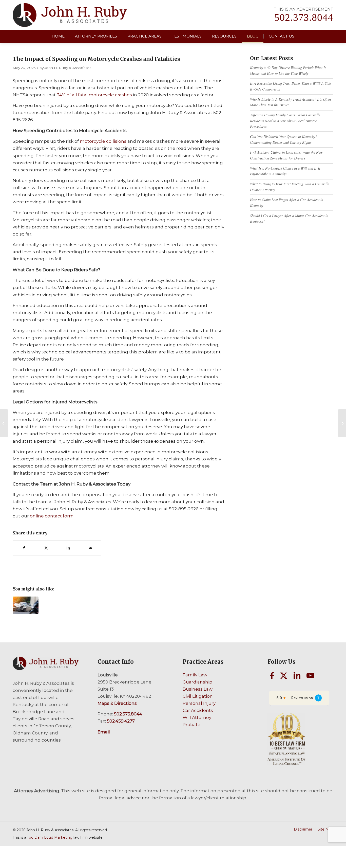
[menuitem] (58, 36)
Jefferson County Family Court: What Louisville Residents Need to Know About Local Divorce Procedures (285, 121)
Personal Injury (199, 703)
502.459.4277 (121, 721)
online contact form (52, 515)
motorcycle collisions (103, 141)
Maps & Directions (117, 703)
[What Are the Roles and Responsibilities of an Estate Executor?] (342, 423)
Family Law (195, 674)
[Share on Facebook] (24, 548)
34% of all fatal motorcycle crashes (94, 94)
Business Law (198, 689)
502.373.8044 (303, 17)
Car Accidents (198, 710)
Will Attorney (197, 717)
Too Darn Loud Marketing (49, 837)
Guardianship (197, 682)
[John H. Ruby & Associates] (70, 15)
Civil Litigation (198, 696)
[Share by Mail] (90, 548)
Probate (191, 724)
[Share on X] (46, 548)
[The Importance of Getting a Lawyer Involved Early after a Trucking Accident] (4, 423)
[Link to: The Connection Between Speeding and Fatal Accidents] (26, 605)
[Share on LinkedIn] (68, 548)
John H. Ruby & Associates (68, 68)
